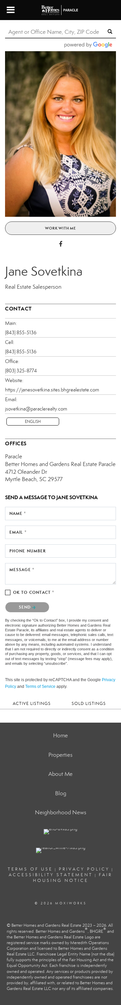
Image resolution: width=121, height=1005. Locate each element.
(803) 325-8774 (21, 371)
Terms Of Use (30, 869)
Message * (21, 569)
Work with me (60, 228)
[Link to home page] (60, 10)
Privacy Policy (84, 869)
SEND (25, 607)
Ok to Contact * (33, 592)
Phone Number (27, 550)
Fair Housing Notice (73, 877)
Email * (18, 532)
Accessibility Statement (51, 875)
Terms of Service (40, 686)
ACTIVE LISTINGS (32, 703)
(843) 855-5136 (20, 333)
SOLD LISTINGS (89, 703)
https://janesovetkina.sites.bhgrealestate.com (52, 390)
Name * (17, 513)
